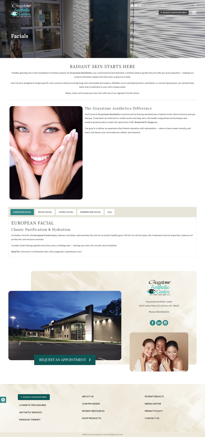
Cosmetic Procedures (32, 405)
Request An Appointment (174, 12)
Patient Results (154, 396)
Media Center (175, 5)
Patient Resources (93, 411)
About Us (164, 5)
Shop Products (91, 418)
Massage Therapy (29, 419)
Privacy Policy (153, 411)
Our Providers (91, 403)
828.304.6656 (152, 5)
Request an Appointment (64, 360)
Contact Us (187, 5)
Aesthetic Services (30, 412)
